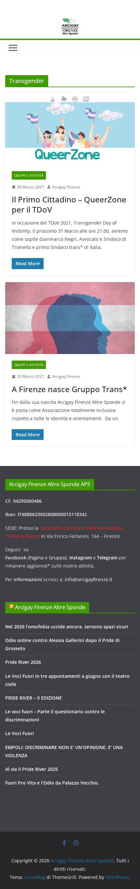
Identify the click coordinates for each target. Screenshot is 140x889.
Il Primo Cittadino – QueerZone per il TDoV (69, 204)
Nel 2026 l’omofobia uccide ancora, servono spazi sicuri (66, 626)
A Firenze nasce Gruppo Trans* (69, 389)
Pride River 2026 (23, 662)
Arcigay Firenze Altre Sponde (50, 607)
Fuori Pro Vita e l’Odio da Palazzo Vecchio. (52, 783)
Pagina (37, 557)
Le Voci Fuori (19, 733)
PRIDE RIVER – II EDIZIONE (33, 698)
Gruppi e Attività (28, 175)
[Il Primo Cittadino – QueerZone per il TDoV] (70, 128)
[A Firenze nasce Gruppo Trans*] (70, 318)
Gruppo (57, 557)
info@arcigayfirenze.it (88, 579)
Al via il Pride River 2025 (31, 769)
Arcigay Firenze (66, 187)
